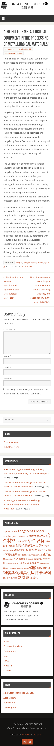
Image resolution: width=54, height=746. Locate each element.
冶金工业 (41, 536)
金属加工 (16, 563)
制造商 (33, 550)
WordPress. (38, 734)
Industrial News (13, 53)
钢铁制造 (43, 563)
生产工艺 (39, 555)
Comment (9, 329)
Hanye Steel (9, 702)
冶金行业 (22, 541)
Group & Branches (12, 646)
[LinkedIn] (24, 741)
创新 (19, 545)
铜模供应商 (44, 568)
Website (7, 378)
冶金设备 (27, 262)
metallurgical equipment (15, 536)
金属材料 (24, 563)
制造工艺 (41, 550)
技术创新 (22, 554)
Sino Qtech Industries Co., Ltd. (18, 692)
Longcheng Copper (31, 531)
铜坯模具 (13, 568)
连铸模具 (38, 559)
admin (11, 49)
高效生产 (6, 578)
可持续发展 (11, 554)
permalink (27, 266)
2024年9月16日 (24, 49)
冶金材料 (18, 262)
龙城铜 (23, 577)
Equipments (9, 651)
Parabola (26, 734)
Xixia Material (10, 697)
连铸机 (30, 559)
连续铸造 (9, 559)
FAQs (6, 655)
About (6, 641)
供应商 (32, 536)
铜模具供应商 (27, 572)
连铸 (15, 559)
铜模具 (34, 262)
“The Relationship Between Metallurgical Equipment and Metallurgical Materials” (13, 287)
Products (7, 665)
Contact (7, 670)
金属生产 (34, 563)
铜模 (32, 567)
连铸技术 (23, 559)
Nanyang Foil (9, 707)
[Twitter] (30, 741)
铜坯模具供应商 (23, 568)
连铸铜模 (9, 563)
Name (7, 356)
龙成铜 (34, 578)
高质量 (14, 577)
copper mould (10, 531)
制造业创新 (21, 550)
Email (7, 367)
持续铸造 (30, 554)
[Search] (47, 420)
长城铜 (40, 262)
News (6, 660)
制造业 (40, 545)
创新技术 (29, 545)
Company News (11, 442)
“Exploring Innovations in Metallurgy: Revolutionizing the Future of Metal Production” (21, 504)
